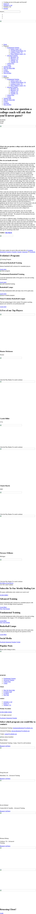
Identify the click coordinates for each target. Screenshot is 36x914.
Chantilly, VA (14, 62)
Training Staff (7, 66)
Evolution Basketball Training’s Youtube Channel (16, 251)
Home (5, 44)
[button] (18, 120)
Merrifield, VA (14, 57)
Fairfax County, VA (15, 49)
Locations (6, 71)
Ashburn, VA (14, 60)
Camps (9, 65)
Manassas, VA (14, 58)
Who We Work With (9, 68)
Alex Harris (8, 232)
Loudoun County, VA (16, 52)
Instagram (25, 252)
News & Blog (7, 73)
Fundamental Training (13, 47)
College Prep (10, 63)
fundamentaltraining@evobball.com (23, 728)
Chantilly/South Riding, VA (18, 51)
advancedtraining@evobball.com (20, 731)
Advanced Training (12, 55)
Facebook (32, 252)
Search (2, 11)
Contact (5, 70)
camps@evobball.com (11, 734)
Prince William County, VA (18, 54)
